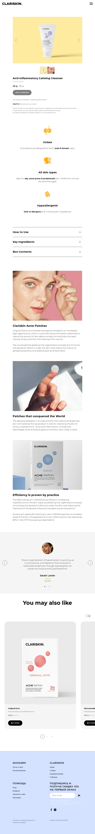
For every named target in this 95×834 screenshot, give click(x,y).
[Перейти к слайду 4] (50, 586)
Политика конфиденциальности (24, 820)
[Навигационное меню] (91, 4)
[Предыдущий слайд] (16, 40)
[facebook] (51, 809)
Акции (52, 767)
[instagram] (55, 809)
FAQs (15, 788)
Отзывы (52, 770)
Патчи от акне (18, 767)
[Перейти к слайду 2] (46, 586)
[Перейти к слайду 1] (44, 586)
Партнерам (17, 798)
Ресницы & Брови (19, 770)
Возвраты (16, 791)
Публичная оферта (19, 822)
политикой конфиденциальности (65, 804)
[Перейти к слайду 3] (48, 586)
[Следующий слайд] (79, 40)
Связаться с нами (19, 794)
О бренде (53, 777)
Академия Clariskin (56, 774)
